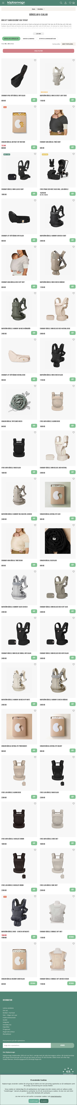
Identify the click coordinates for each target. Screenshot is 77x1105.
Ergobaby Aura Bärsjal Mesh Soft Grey (13, 282)
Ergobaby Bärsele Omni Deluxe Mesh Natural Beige (55, 329)
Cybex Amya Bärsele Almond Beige (50, 421)
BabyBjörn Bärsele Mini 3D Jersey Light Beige (53, 96)
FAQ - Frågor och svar (10, 1015)
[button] (68, 1072)
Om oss (5, 1010)
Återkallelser (7, 1034)
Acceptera (44, 1101)
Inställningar (34, 1101)
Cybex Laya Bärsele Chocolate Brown (12, 885)
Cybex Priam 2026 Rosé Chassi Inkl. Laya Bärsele (54, 189)
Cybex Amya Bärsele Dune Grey (49, 839)
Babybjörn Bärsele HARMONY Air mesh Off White (15, 700)
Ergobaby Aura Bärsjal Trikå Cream (12, 560)
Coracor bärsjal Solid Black (48, 560)
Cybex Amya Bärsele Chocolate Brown (12, 839)
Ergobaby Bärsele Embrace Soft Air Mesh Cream (54, 979)
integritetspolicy (56, 1096)
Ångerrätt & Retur (9, 1032)
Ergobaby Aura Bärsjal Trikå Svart (50, 142)
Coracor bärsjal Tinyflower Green (11, 421)
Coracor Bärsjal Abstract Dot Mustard (13, 142)
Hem (33, 9)
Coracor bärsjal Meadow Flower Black (13, 979)
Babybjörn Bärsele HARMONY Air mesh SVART (53, 236)
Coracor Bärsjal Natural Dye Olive (50, 514)
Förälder (40, 9)
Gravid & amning (28, 39)
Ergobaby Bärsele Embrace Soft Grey (51, 932)
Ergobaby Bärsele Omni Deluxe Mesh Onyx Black (54, 653)
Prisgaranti (6, 1029)
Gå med (62, 1045)
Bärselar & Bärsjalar (11, 39)
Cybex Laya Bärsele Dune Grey (49, 885)
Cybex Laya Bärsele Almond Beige (11, 792)
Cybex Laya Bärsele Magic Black (49, 792)
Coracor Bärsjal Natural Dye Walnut (51, 746)
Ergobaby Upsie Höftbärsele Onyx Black (13, 96)
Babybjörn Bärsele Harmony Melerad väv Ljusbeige (16, 514)
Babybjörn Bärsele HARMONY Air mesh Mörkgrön (15, 329)
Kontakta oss (7, 1025)
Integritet (6, 1022)
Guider (5, 1020)
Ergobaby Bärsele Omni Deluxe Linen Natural (53, 468)
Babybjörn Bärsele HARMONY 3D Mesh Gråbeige (54, 700)
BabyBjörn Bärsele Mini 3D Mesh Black (51, 375)
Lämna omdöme (8, 1008)
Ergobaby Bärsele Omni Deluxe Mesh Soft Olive (54, 607)
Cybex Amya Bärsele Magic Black (11, 468)
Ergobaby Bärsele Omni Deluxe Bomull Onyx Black (16, 653)
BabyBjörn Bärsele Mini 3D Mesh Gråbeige (52, 282)
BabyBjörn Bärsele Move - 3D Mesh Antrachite (15, 932)
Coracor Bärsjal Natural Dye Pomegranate (14, 746)
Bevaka (71, 937)
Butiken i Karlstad (9, 1013)
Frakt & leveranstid (9, 1018)
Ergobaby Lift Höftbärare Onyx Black (12, 236)
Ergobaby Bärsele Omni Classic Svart (12, 189)
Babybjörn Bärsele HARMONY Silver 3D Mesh (14, 607)
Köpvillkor (6, 1027)
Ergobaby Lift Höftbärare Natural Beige (13, 375)
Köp (72, 194)
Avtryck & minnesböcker (47, 39)
